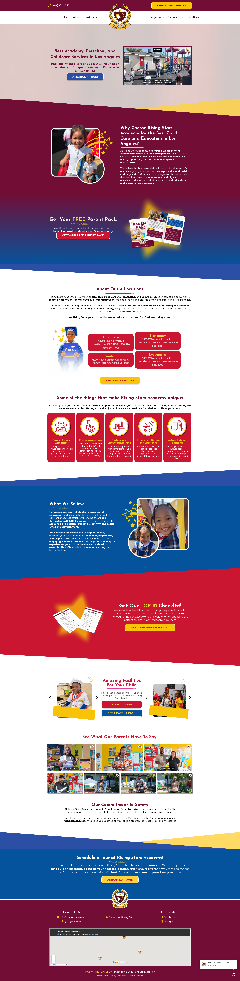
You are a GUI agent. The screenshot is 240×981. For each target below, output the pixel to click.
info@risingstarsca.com (73, 917)
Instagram (169, 921)
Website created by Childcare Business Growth (120, 976)
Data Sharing (107, 972)
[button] (163, 17)
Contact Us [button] (174, 17)
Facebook (169, 917)
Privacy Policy (92, 972)
